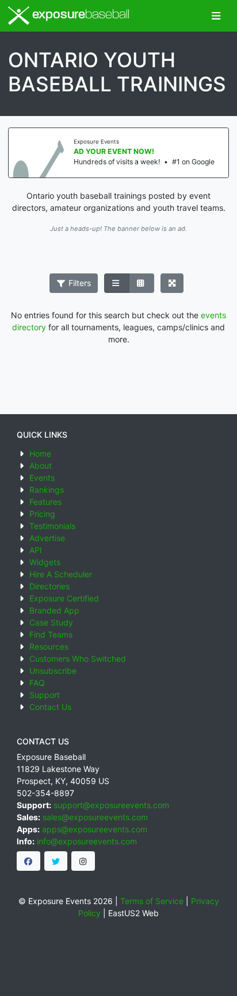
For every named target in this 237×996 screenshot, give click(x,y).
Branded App (54, 610)
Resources (48, 646)
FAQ (37, 683)
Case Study (51, 622)
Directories (49, 586)
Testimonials (52, 526)
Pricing (42, 514)
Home (40, 453)
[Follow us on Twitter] (56, 861)
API (35, 550)
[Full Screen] (172, 283)
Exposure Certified (64, 598)
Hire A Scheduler (60, 574)
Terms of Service (152, 901)
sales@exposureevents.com (95, 817)
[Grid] (141, 283)
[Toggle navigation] (216, 16)
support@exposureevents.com (111, 805)
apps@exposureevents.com (94, 829)
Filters (78, 283)
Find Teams (50, 634)
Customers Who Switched (77, 658)
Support (44, 695)
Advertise (47, 538)
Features (45, 502)
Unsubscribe (53, 670)
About (40, 465)
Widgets (44, 562)
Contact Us (50, 707)
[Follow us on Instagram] (83, 861)
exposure (79, 15)
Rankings (46, 490)
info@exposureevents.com (87, 841)
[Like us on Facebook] (28, 861)
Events (42, 477)
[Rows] (116, 283)
